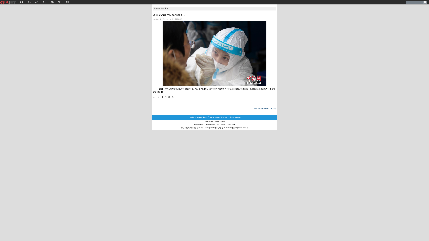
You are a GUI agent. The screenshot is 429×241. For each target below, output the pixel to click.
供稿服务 (217, 117)
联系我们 (204, 117)
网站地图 (238, 117)
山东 (36, 2)
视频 (67, 2)
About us (198, 117)
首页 (21, 2)
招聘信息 (231, 117)
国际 (52, 2)
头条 (29, 2)
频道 (160, 8)
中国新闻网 (179, 19)
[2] (158, 97)
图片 (59, 2)
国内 (44, 2)
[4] (165, 97)
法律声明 (224, 117)
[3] (162, 97)
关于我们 (191, 117)
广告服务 (211, 117)
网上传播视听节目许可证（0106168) (192, 128)
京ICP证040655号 (210, 128)
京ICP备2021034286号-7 (240, 128)
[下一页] (171, 97)
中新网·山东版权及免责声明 (265, 108)
